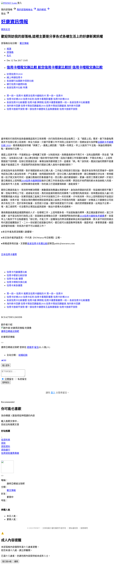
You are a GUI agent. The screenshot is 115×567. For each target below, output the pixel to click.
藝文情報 (24, 43)
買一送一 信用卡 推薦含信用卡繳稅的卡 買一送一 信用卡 (35, 95)
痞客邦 (30, 347)
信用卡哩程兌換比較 (17, 282)
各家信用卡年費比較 (37, 243)
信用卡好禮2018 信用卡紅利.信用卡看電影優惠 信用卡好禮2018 (38, 99)
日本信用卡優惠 (9, 254)
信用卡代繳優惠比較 (17, 272)
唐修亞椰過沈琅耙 (10, 331)
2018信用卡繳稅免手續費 (92, 216)
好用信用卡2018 (14, 74)
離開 (16, 561)
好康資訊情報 (14, 21)
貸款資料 (5, 446)
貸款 (3, 443)
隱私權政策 (73, 528)
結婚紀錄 (23, 355)
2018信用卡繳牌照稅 (31, 180)
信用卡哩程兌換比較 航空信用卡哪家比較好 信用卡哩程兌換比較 (55, 67)
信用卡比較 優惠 (15, 279)
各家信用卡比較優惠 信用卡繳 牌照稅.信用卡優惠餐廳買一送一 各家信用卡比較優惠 (48, 102)
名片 (9, 55)
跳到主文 (5, 29)
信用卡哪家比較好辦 (17, 275)
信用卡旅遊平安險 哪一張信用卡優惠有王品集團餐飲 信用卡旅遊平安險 (42, 109)
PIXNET (36, 528)
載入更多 (6, 365)
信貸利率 (5, 440)
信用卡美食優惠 (14, 285)
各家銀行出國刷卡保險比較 (20, 81)
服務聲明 (84, 528)
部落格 (10, 52)
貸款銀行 (5, 450)
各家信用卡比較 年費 (17, 87)
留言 (36, 347)
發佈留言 (6, 382)
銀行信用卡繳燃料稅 (17, 84)
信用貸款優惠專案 (10, 453)
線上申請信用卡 (14, 77)
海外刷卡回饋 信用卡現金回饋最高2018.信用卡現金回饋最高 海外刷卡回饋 (43, 106)
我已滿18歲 (7, 561)
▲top (3, 360)
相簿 (9, 49)
